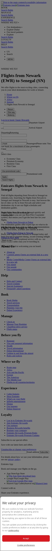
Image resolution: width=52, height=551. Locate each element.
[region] (26, 523)
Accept (26, 538)
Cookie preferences (26, 545)
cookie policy (13, 530)
